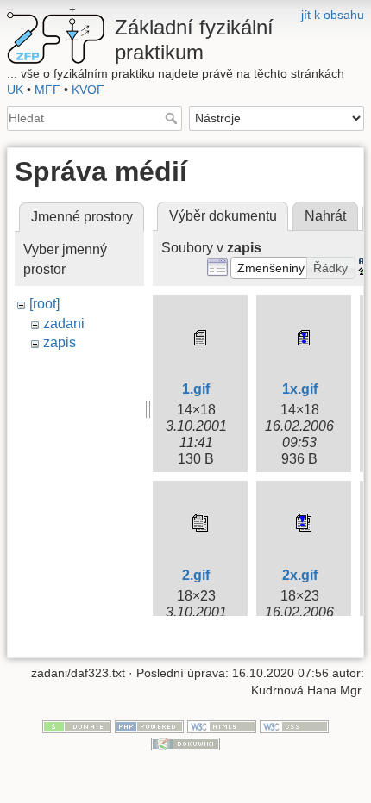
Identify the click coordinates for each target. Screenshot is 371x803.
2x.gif (300, 575)
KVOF (88, 89)
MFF (47, 89)
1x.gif (300, 389)
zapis (59, 342)
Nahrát (325, 216)
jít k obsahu (332, 15)
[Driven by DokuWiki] (185, 743)
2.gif (196, 575)
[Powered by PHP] (149, 726)
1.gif (196, 389)
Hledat (173, 118)
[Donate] (76, 726)
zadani (64, 323)
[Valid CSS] (294, 726)
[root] (44, 303)
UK (15, 89)
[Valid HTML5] (221, 726)
